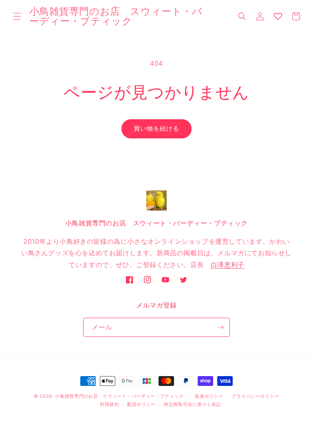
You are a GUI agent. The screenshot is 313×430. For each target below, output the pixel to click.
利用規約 (109, 404)
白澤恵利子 (228, 265)
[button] (17, 16)
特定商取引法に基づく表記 (192, 404)
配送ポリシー (141, 404)
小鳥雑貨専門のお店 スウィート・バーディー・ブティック (119, 396)
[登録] (220, 327)
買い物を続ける (156, 128)
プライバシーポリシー (255, 396)
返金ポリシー (209, 396)
